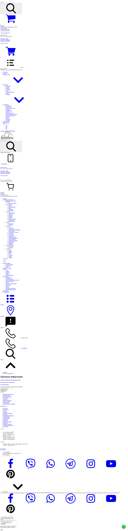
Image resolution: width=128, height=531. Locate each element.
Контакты (8, 119)
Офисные (11, 244)
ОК (1, 529)
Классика (11, 215)
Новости (8, 116)
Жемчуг (10, 252)
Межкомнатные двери (11, 200)
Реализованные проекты (11, 114)
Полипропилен (12, 206)
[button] (64, 8)
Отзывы (8, 111)
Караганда (8, 89)
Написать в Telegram (5, 41)
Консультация (4, 28)
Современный (12, 212)
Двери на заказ (6, 401)
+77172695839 (4, 164)
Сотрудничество (9, 113)
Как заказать (9, 107)
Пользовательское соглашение (7, 382)
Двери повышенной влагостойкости (13, 239)
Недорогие (11, 223)
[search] (11, 8)
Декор (7, 270)
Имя (2, 519)
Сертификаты (9, 110)
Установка (5, 419)
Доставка (8, 120)
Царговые (11, 243)
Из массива (11, 235)
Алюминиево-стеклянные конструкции (14, 230)
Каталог (5, 73)
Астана (7, 87)
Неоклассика (11, 220)
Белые (10, 250)
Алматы (8, 88)
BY (6, 126)
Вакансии (5, 422)
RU (6, 128)
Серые (10, 256)
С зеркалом (11, 234)
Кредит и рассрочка (10, 108)
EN (6, 127)
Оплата (5, 410)
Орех (10, 253)
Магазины (5, 84)
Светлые (10, 255)
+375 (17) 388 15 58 (5, 29)
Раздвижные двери (7, 396)
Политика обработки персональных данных (11, 380)
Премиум (11, 224)
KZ (4, 124)
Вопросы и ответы (7, 421)
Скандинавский (12, 218)
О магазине (5, 420)
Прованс (10, 216)
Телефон (3, 521)
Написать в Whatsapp (5, 39)
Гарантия (8, 109)
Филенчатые (11, 241)
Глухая (10, 227)
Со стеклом (11, 228)
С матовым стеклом (13, 240)
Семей (7, 93)
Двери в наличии (12, 203)
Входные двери (9, 264)
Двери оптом (6, 121)
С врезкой (11, 246)
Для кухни (11, 233)
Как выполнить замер (8, 425)
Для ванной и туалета (13, 232)
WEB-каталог (6, 122)
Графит (10, 251)
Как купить (5, 409)
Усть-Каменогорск (10, 92)
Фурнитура (8, 277)
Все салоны (3, 448)
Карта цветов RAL (7, 400)
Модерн (10, 217)
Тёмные (10, 257)
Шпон (10, 208)
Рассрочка (5, 72)
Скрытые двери (12, 237)
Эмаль (10, 205)
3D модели (5, 426)
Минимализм (12, 221)
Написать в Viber (4, 38)
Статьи (7, 117)
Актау (7, 90)
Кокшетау (8, 94)
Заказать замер (6, 74)
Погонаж (11, 247)
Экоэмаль (11, 209)
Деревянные (11, 210)
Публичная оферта (5, 384)
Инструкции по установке (9, 403)
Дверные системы (7, 424)
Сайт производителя (10, 115)
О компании (6, 104)
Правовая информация (8, 415)
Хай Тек (10, 214)
